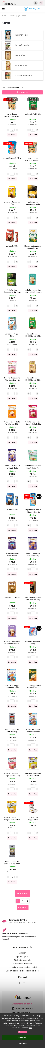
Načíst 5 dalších (22, 893)
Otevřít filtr (23, 92)
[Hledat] (41, 3)
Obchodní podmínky (22, 960)
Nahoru (23, 907)
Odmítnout (22, 1043)
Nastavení (22, 1032)
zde (30, 1028)
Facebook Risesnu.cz (19, 983)
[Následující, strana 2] (22, 901)
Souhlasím (22, 1037)
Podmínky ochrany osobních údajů (22, 967)
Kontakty (22, 953)
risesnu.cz (23, 983)
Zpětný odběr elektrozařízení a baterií (22, 971)
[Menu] (3, 8)
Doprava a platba (22, 956)
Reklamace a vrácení (23, 963)
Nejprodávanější (13, 87)
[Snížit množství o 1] (8, 130)
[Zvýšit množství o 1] (17, 130)
